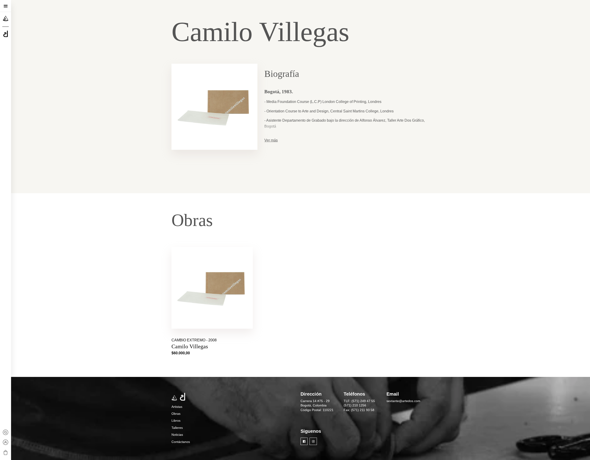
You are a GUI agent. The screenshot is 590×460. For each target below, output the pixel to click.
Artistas (176, 407)
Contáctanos (180, 442)
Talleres (177, 428)
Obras (175, 413)
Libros (175, 420)
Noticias (177, 434)
